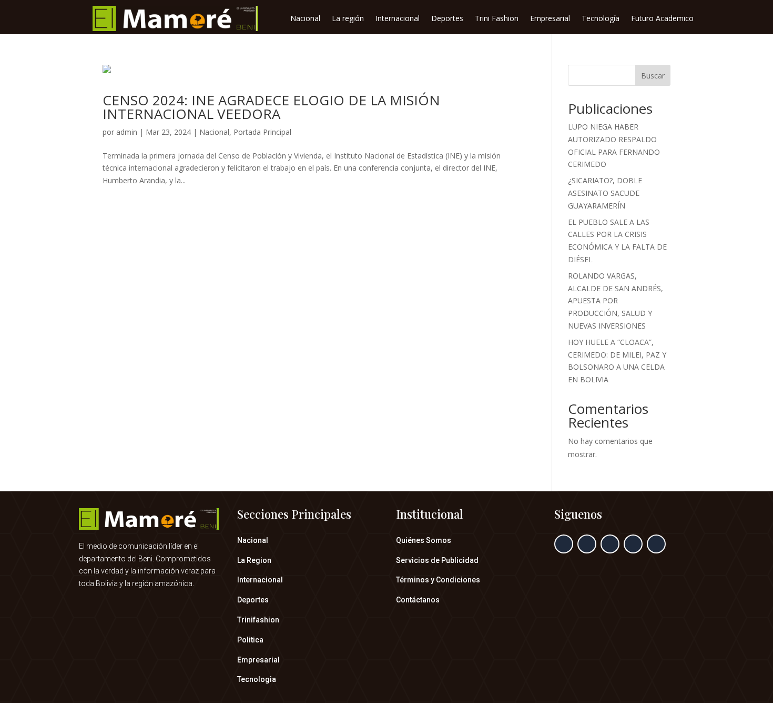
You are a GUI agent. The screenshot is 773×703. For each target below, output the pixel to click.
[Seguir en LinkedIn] (633, 543)
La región (348, 19)
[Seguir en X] (586, 543)
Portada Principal (262, 132)
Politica (250, 640)
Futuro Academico (662, 19)
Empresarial (550, 19)
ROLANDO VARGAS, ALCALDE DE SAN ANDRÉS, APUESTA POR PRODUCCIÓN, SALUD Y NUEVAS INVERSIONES (615, 301)
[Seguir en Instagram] (610, 543)
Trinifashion (258, 620)
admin (126, 132)
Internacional (397, 19)
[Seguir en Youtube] (656, 543)
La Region (254, 560)
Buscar (653, 76)
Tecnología (600, 19)
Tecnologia (256, 679)
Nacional (305, 19)
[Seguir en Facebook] (563, 543)
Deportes (447, 19)
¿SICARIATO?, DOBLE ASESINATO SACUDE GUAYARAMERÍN (605, 193)
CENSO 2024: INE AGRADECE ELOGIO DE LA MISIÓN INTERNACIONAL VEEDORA (271, 107)
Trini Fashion (496, 19)
